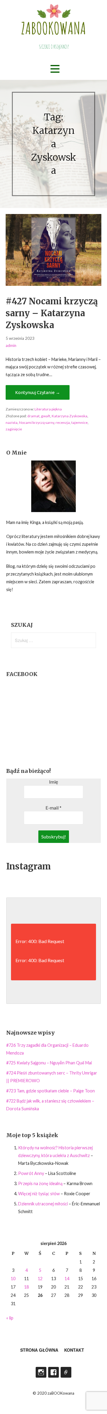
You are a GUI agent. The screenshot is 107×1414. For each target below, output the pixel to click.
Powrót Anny (31, 1173)
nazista (12, 422)
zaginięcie (14, 429)
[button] (55, 69)
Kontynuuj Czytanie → (37, 392)
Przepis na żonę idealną (40, 1183)
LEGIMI (66, 1372)
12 (40, 1278)
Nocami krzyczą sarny (36, 422)
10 (13, 1278)
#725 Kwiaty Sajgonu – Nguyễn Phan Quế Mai (49, 1062)
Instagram (41, 1372)
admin (11, 345)
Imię (53, 781)
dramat (33, 416)
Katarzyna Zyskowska (69, 416)
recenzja (63, 422)
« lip (9, 1317)
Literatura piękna (48, 409)
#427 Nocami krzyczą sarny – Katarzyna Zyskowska (52, 313)
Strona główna (39, 1350)
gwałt (45, 416)
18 (26, 1286)
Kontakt (74, 1350)
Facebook (53, 1372)
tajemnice (79, 422)
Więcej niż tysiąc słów (39, 1193)
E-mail (53, 807)
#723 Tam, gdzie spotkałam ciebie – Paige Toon (50, 1090)
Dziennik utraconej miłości (43, 1203)
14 (66, 1278)
